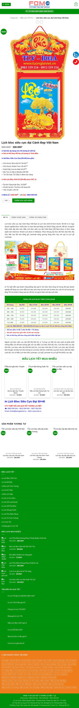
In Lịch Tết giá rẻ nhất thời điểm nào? (21, 596)
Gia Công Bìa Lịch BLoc (33, 667)
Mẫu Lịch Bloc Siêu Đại (56, 684)
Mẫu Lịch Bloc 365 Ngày (58, 681)
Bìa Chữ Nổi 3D (15, 660)
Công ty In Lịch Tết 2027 (17, 609)
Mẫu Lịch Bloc (45, 681)
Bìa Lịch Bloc (48, 660)
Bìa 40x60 (5, 660)
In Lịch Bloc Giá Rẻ (20, 671)
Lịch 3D (57, 671)
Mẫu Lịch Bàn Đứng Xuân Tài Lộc (39, 392)
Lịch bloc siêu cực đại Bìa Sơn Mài (63, 392)
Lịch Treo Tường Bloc (60, 674)
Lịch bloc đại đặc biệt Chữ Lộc (65, 455)
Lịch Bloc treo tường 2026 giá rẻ (42, 674)
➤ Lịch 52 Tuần (7, 490)
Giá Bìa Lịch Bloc (48, 667)
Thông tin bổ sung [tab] (18, 217)
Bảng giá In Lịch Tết (15, 616)
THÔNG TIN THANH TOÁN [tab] (37, 217)
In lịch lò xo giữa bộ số (16, 643)
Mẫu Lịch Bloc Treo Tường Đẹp (29, 687)
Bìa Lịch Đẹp (72, 664)
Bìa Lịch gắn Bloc (21, 664)
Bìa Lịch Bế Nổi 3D (8, 664)
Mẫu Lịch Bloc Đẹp (46, 687)
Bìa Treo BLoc (6, 667)
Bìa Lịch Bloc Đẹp (59, 660)
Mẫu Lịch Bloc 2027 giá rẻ (17, 623)
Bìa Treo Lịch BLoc (18, 667)
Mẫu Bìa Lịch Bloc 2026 (49, 677)
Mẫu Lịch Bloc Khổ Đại (40, 684)
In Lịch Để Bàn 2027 (15, 630)
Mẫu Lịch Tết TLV (26, 18)
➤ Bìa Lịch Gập (7, 494)
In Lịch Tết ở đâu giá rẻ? (17, 602)
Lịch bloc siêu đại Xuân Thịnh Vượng (39, 456)
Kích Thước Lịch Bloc (46, 671)
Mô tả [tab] (5, 217)
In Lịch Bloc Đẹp (33, 671)
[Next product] (37, 22)
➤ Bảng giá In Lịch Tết (10, 526)
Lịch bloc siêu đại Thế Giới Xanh (13, 455)
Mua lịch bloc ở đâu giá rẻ (17, 636)
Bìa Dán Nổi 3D (26, 660)
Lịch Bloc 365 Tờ (67, 671)
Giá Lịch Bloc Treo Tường (63, 667)
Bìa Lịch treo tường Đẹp (48, 664)
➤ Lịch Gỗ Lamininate (9, 502)
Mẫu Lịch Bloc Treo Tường (10, 687)
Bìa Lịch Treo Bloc (33, 664)
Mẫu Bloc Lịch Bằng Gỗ (9, 677)
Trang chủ (14, 18)
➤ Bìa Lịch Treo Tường (10, 486)
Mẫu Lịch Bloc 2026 (8, 684)
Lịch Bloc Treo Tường (24, 674)
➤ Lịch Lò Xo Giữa (8, 498)
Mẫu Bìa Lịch (22, 677)
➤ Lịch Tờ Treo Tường (10, 518)
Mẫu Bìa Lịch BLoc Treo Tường (11, 681)
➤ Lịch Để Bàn (7, 482)
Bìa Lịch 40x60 (37, 660)
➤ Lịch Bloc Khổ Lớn (9, 478)
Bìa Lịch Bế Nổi (71, 660)
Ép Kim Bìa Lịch (59, 687)
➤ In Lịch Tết (6, 522)
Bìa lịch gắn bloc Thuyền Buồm (16, 392)
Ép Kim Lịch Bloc (71, 687)
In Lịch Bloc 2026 (7, 671)
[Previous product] (41, 22)
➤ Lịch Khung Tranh (9, 510)
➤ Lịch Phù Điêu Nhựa (10, 514)
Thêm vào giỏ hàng (23, 200)
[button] (6, 4)
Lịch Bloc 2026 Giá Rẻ (9, 674)
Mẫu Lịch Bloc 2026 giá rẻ (23, 684)
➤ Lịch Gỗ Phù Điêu (9, 506)
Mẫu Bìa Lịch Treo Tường (31, 681)
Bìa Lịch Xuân (62, 664)
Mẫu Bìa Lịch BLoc (34, 677)
